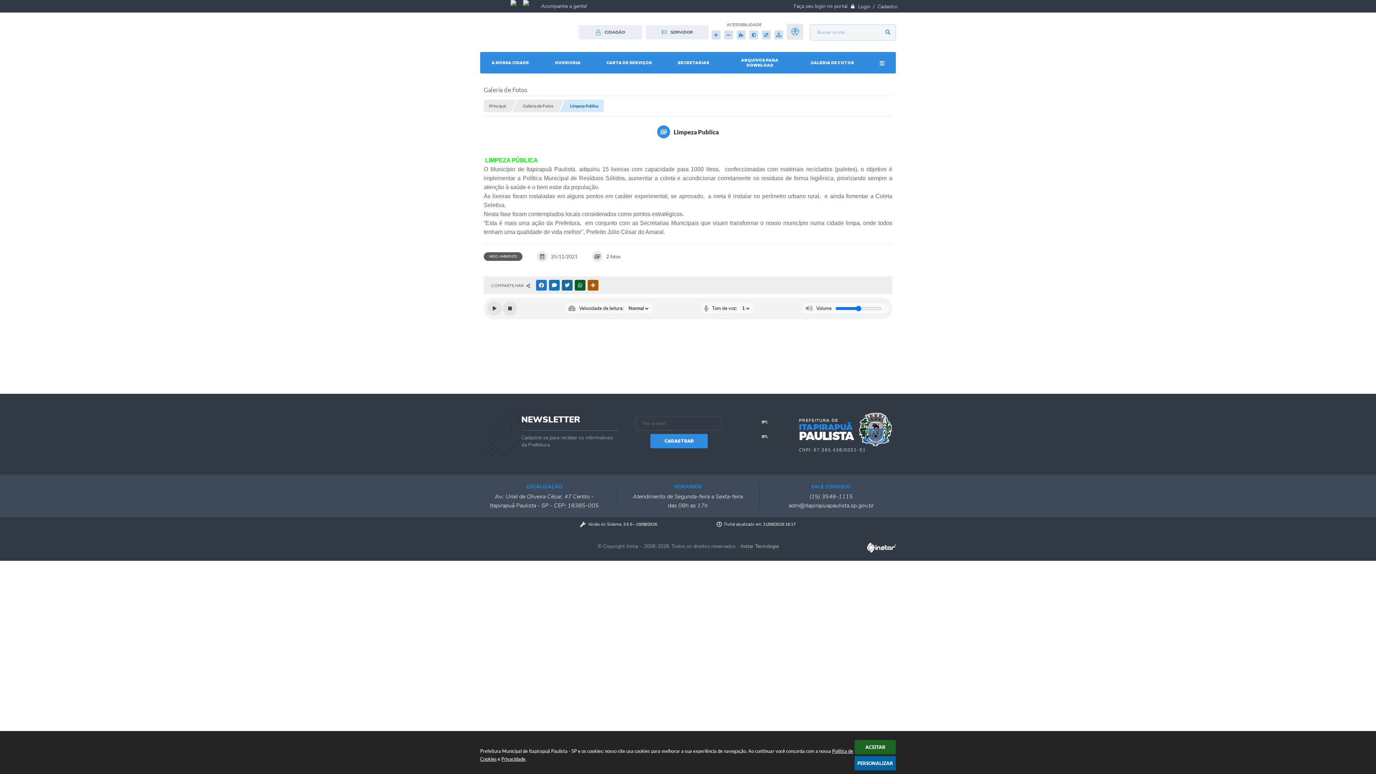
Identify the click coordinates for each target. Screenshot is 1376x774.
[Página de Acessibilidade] (795, 35)
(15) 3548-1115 (831, 497)
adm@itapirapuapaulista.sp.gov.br (831, 506)
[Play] (494, 308)
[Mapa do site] (778, 34)
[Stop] (510, 308)
